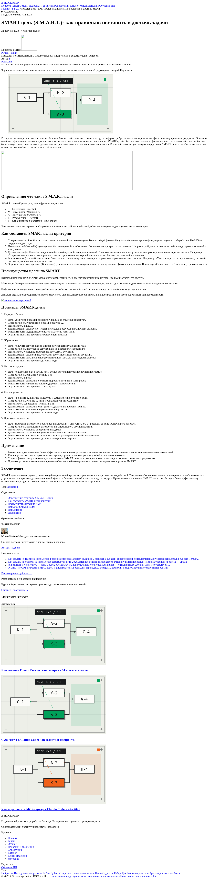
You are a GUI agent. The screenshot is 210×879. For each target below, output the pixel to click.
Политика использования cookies (138, 876)
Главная (5, 8)
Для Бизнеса (129, 873)
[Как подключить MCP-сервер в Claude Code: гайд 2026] (53, 802)
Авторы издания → (12, 547)
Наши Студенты (104, 873)
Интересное (65, 873)
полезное (89, 873)
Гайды (15, 5)
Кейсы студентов (17, 855)
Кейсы (83, 5)
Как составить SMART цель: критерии (29, 500)
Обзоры (24, 5)
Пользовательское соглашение (103, 876)
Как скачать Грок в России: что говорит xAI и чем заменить (44, 670)
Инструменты (22, 873)
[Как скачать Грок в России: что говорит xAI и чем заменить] (53, 663)
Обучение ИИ (107, 5)
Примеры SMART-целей (21, 506)
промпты (141, 873)
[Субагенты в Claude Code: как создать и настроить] (53, 733)
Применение (15, 509)
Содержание (11, 11)
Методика (93, 5)
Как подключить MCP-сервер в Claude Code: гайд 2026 (40, 809)
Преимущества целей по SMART (26, 503)
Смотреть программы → (15, 590)
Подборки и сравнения (42, 5)
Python (54, 873)
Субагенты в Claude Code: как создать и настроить (37, 739)
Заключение (14, 512)
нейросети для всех (158, 873)
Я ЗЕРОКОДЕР (10, 2)
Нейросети (7, 873)
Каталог (74, 5)
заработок (174, 873)
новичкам (78, 873)
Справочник (62, 5)
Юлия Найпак (9, 52)
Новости (6, 5)
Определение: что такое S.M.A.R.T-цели (30, 498)
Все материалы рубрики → (16, 573)
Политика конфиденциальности (68, 876)
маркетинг (12, 486)
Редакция (6, 61)
